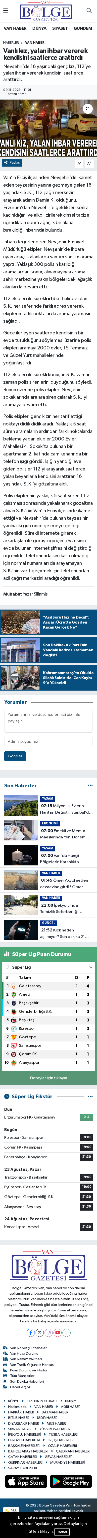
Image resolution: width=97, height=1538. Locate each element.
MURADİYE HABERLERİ (67, 1462)
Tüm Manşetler (22, 1376)
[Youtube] (57, 1333)
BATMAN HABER (55, 1412)
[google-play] (71, 1482)
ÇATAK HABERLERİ (22, 1457)
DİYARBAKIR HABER (23, 1423)
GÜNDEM (83, 28)
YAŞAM (47, 798)
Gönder (15, 756)
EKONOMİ (50, 823)
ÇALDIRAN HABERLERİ (73, 1451)
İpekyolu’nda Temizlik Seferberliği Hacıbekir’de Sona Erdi (61, 909)
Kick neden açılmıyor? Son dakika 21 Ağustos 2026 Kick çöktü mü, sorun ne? (63, 934)
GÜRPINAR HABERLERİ (25, 1462)
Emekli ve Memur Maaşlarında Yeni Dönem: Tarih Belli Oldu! (63, 835)
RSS (13, 1511)
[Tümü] (90, 786)
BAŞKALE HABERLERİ (24, 1446)
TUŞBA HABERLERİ (63, 1434)
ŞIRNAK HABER (20, 1429)
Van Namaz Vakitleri (26, 1359)
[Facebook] (31, 1333)
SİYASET (60, 28)
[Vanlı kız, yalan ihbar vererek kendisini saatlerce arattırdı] (48, 128)
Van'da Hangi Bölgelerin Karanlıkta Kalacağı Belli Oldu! (59, 859)
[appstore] (26, 1482)
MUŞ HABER (56, 1423)
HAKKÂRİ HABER (21, 1412)
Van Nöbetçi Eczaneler (28, 1348)
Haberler (11, 43)
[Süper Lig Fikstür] (90, 1097)
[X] (40, 1333)
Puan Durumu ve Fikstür (29, 1370)
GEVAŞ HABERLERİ (59, 1457)
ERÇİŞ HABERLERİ (61, 1440)
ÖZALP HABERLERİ (62, 1446)
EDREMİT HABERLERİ (24, 1440)
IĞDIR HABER (47, 1418)
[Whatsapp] (66, 1333)
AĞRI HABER (71, 1407)
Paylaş (15, 162)
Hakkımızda (17, 1407)
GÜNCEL (48, 923)
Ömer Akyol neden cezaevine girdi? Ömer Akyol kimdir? (64, 884)
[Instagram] (49, 1333)
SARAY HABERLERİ (22, 1468)
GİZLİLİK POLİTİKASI (42, 1401)
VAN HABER (15, 28)
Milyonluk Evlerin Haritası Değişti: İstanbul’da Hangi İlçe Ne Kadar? (65, 810)
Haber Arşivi (20, 1387)
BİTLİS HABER (18, 1418)
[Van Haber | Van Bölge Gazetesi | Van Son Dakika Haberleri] (46, 11)
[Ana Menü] (5, 11)
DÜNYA (39, 28)
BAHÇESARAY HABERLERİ (28, 1451)
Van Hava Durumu (24, 1353)
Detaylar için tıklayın (48, 1078)
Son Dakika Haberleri (27, 1381)
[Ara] (89, 11)
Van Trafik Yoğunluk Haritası (32, 1365)
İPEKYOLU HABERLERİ (24, 1434)
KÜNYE (13, 1401)
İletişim (70, 1401)
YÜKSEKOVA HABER (54, 1429)
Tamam (62, 1531)
